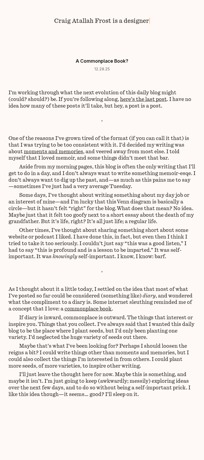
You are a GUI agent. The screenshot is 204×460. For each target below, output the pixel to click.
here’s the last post (143, 99)
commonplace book (88, 308)
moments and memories (53, 151)
